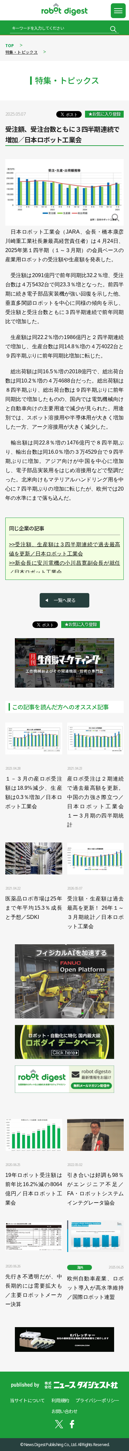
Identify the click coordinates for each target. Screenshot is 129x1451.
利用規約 (60, 1400)
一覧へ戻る (64, 600)
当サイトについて (27, 1400)
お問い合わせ (64, 1411)
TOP (9, 45)
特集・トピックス (21, 52)
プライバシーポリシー (97, 1400)
